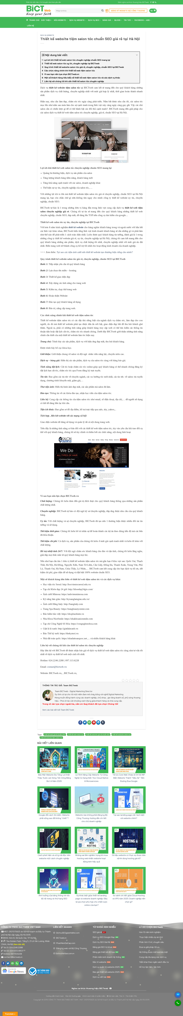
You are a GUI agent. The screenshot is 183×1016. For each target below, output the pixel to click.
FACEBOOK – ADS (142, 20)
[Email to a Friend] (89, 722)
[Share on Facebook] (80, 722)
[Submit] (102, 11)
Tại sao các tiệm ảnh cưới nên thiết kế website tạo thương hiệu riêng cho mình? (95, 252)
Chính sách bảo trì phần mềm (93, 996)
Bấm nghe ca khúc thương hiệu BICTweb (133, 2)
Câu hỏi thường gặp (73, 996)
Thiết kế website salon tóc (121, 734)
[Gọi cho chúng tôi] (178, 1004)
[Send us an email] (153, 2)
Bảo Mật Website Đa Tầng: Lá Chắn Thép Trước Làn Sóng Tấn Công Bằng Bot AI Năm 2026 (54, 777)
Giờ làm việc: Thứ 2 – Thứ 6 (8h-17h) (122, 996)
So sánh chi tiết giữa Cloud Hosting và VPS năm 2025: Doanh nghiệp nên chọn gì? (128, 898)
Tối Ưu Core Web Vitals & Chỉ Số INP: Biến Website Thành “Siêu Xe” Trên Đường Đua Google (129, 777)
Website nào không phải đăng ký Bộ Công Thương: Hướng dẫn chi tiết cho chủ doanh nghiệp (91, 818)
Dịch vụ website (47, 35)
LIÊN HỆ (30, 26)
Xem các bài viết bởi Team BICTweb (58, 710)
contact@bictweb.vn (13, 957)
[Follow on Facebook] (151, 2)
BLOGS (117, 20)
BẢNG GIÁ (107, 20)
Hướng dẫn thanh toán (55, 996)
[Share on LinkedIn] (98, 722)
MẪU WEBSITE (60, 20)
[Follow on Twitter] (8, 963)
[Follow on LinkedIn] (21, 963)
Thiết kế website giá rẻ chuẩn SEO (98, 734)
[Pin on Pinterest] (94, 722)
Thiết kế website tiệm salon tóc (51, 738)
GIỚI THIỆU (46, 20)
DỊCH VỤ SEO (93, 20)
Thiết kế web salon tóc (76, 734)
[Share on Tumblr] (103, 722)
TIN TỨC (127, 20)
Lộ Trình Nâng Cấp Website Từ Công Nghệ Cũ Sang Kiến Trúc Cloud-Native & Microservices (91, 777)
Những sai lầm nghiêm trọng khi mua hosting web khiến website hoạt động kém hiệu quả (91, 858)
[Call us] (155, 2)
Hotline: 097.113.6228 (12, 954)
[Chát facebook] (178, 995)
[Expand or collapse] (136, 55)
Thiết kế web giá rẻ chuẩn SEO (54, 734)
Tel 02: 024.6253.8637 (13, 950)
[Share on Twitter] (85, 722)
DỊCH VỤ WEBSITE (77, 20)
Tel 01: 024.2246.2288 (13, 947)
